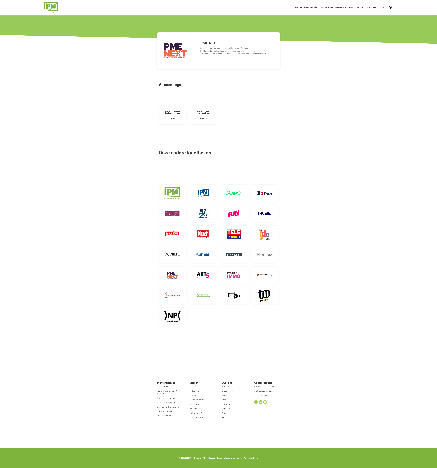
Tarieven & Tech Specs (230, 404)
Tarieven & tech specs (344, 7)
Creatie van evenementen (166, 398)
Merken (298, 7)
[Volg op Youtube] (265, 402)
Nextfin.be (193, 409)
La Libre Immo (194, 404)
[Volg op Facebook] (256, 402)
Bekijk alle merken (196, 418)
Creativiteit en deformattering (168, 407)
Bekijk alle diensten (164, 416)
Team (368, 7)
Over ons (359, 7)
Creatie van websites (165, 411)
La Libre (192, 387)
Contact (382, 7)
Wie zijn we (226, 387)
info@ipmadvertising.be (263, 391)
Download (172, 118)
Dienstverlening (326, 7)
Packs (224, 400)
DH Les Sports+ (195, 391)
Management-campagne (166, 402)
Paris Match (193, 395)
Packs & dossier (310, 7)
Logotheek (226, 409)
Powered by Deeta (251, 458)
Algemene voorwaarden (233, 458)
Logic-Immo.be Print (196, 413)
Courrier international (197, 400)
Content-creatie (163, 387)
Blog (374, 7)
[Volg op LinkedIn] (260, 402)
